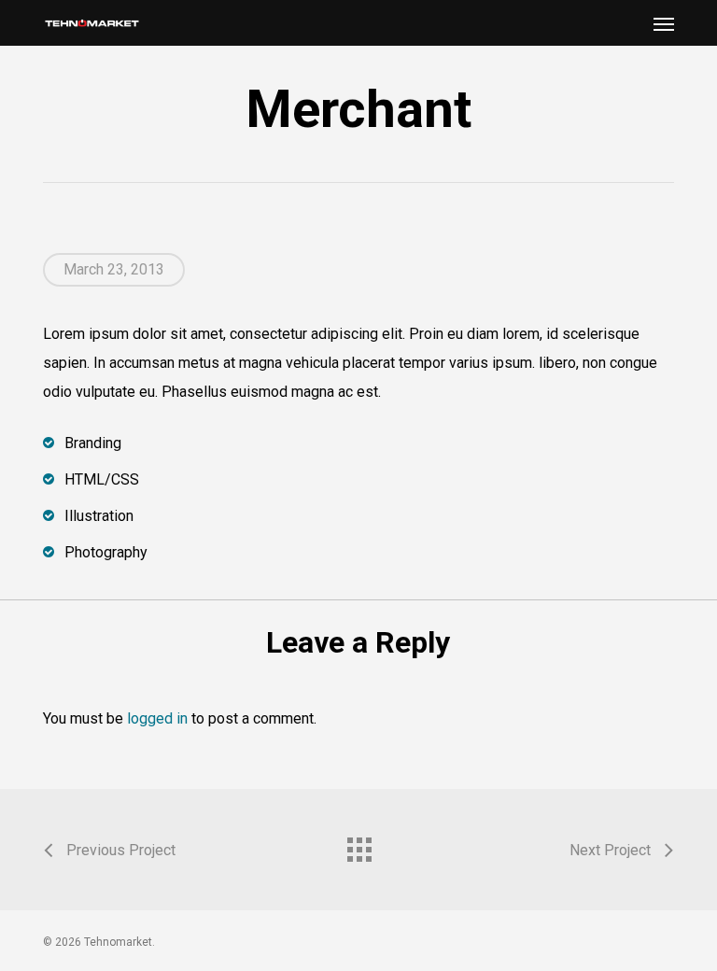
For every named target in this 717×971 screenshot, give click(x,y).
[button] (664, 23)
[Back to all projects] (358, 845)
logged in (157, 718)
